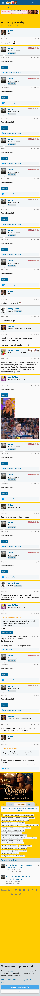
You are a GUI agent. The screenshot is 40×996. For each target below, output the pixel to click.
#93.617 (36, 513)
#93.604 (36, 118)
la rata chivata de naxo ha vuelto (12, 843)
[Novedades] (33, 2)
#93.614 (36, 385)
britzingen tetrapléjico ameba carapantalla (16, 828)
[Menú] (3, 2)
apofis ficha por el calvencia (11, 825)
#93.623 (36, 695)
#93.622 (36, 665)
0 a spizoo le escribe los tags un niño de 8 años (19, 815)
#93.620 (36, 591)
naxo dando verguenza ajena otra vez (14, 851)
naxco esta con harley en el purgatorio (14, 848)
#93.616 (36, 484)
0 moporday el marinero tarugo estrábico (15, 820)
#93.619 (36, 562)
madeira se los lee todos (10, 845)
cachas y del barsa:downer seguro (13, 830)
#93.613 (36, 358)
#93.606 (36, 179)
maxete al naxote (25, 845)
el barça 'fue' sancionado (10, 838)
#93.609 (36, 270)
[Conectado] (5, 354)
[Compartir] (31, 39)
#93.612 (36, 334)
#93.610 (36, 299)
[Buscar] (37, 2)
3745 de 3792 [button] (20, 804)
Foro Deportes (15, 870)
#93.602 (36, 57)
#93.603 (36, 88)
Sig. (29, 804)
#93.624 (36, 724)
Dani (4, 25)
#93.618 (36, 531)
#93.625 (36, 744)
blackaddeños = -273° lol (30, 825)
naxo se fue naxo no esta (10, 853)
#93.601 (36, 39)
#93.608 (36, 239)
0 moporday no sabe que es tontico (13, 823)
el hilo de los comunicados (28, 838)
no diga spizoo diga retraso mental (13, 856)
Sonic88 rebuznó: (9, 748)
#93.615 (36, 453)
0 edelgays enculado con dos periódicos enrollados (18, 817)
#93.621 (36, 613)
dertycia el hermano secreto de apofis (14, 835)
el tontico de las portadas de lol (12, 840)
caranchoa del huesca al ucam (11, 833)
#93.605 (36, 148)
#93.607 (36, 209)
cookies (13, 971)
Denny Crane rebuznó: (10, 618)
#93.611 (36, 317)
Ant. (10, 804)
